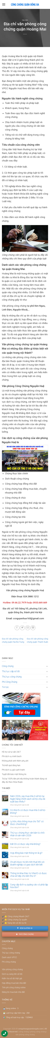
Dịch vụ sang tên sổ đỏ (12, 974)
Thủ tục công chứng (12, 676)
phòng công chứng (38, 1032)
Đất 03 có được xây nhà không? (25, 844)
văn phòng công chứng (25, 1035)
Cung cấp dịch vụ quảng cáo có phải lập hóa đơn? (29, 886)
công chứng (24, 1032)
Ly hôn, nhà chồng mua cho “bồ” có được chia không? (27, 822)
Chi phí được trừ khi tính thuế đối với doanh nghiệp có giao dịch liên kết (27, 863)
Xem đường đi (25, 928)
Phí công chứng (26, 934)
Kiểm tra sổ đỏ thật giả (12, 978)
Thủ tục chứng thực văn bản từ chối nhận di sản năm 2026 (27, 834)
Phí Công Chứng (9, 682)
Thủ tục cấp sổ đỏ (11, 671)
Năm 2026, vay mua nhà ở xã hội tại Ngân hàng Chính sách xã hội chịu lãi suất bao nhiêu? (27, 799)
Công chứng (7, 666)
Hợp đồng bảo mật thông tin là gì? (26, 853)
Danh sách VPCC (9, 957)
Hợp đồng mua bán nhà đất (14, 983)
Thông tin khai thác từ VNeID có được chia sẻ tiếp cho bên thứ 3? (28, 874)
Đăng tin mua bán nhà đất (13, 992)
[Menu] (4, 4)
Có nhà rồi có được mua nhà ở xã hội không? (27, 811)
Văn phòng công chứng (12, 969)
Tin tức (25, 20)
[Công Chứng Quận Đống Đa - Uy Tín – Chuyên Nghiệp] (25, 4)
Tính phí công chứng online (14, 987)
